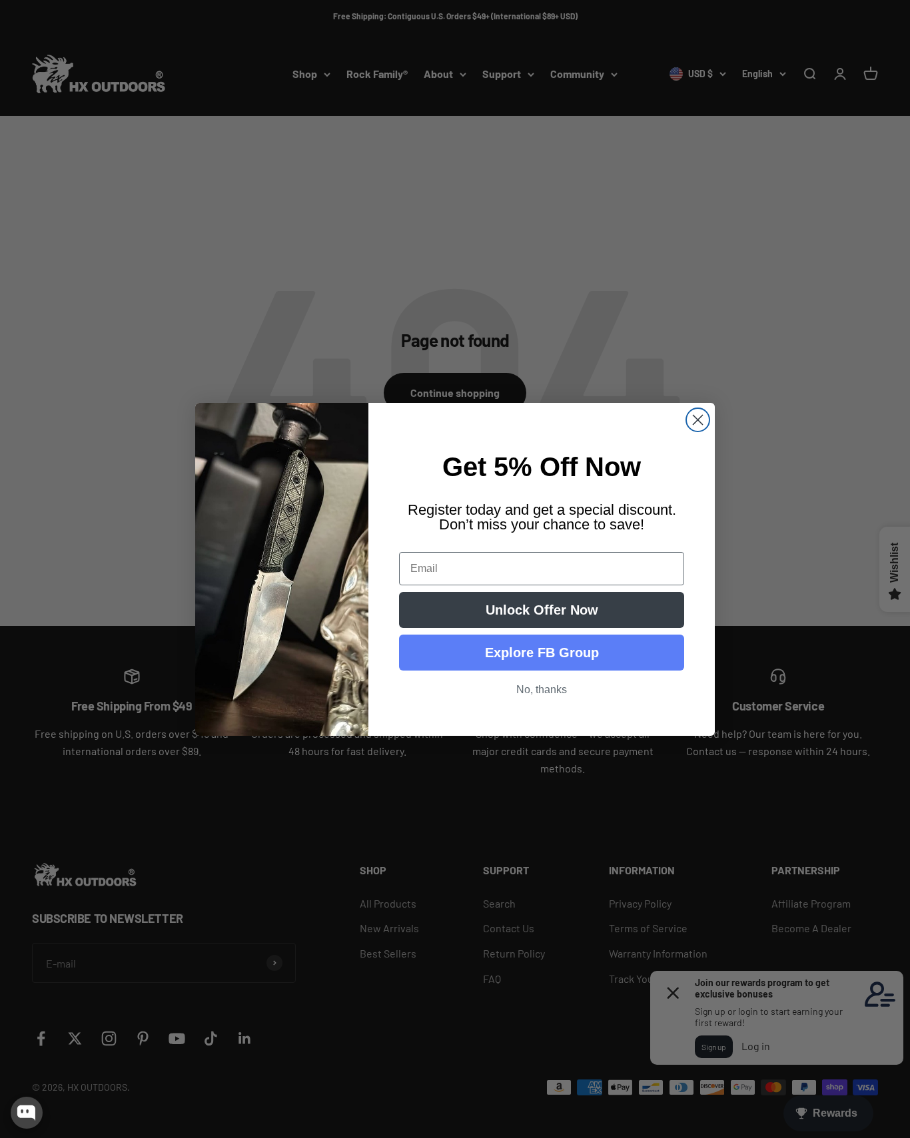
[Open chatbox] (27, 1113)
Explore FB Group (542, 652)
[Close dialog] (697, 419)
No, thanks (541, 689)
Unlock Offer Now (542, 610)
